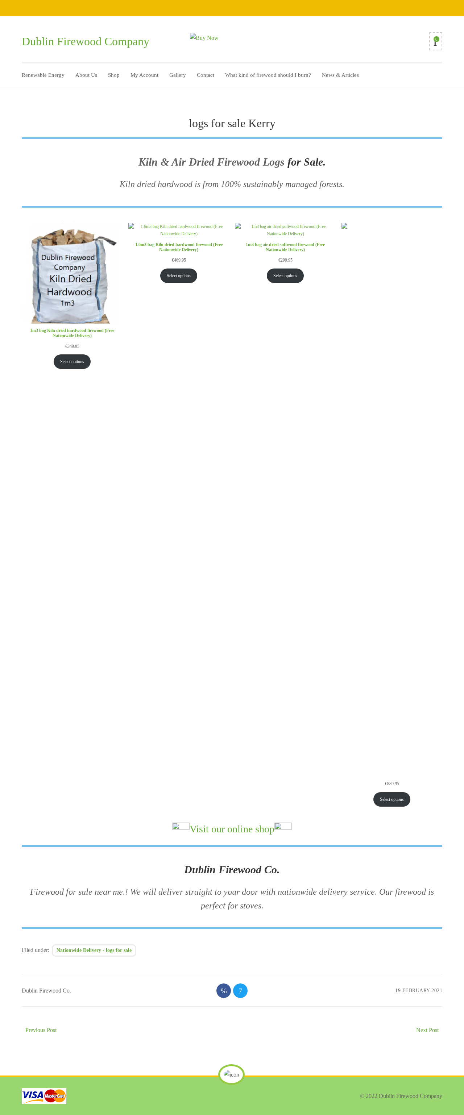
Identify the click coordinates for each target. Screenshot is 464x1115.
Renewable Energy (43, 75)
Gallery (177, 75)
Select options (72, 361)
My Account (144, 75)
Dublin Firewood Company (85, 41)
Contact (205, 75)
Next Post (427, 1030)
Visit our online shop (232, 829)
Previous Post (41, 1030)
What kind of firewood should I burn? (268, 75)
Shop (114, 75)
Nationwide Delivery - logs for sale (94, 950)
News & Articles (340, 75)
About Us (86, 75)
